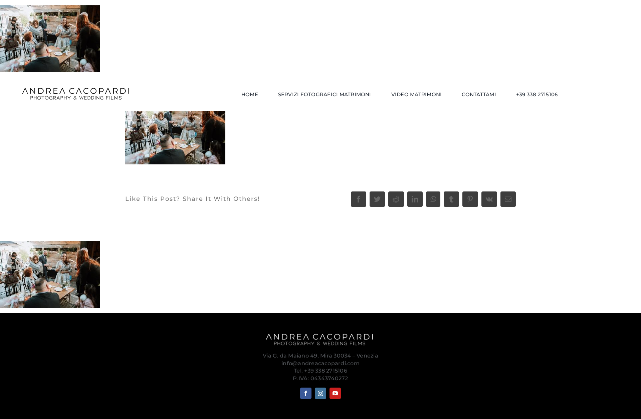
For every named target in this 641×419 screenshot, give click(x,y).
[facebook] (305, 393)
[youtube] (335, 393)
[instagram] (320, 393)
